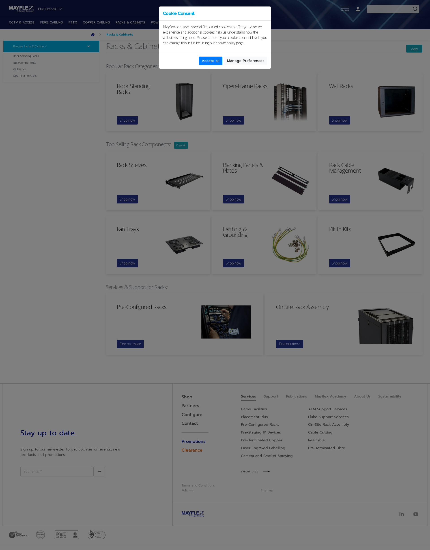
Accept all (210, 60)
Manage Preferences (245, 60)
